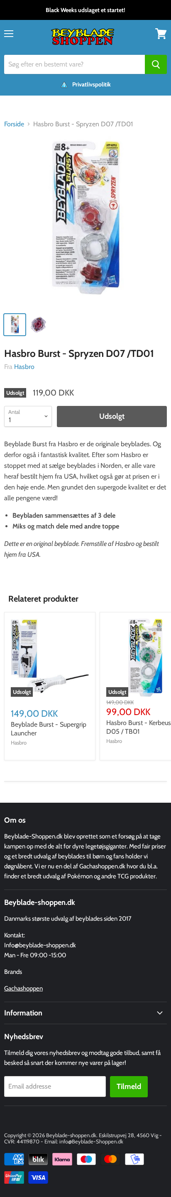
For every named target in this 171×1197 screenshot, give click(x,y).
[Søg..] (156, 64)
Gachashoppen (23, 988)
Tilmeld (129, 1086)
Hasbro (24, 367)
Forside (14, 124)
